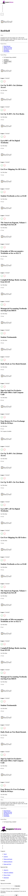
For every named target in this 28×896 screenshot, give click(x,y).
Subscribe (17, 886)
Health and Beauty (8, 9)
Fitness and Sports (8, 8)
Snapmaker (6, 50)
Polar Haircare (7, 46)
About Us (6, 870)
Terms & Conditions (8, 872)
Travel (5, 5)
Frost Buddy (6, 51)
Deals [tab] (5, 63)
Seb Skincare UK (8, 48)
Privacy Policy (7, 875)
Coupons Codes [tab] (7, 61)
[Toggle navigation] (1, 3)
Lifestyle (6, 7)
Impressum (6, 877)
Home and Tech (7, 11)
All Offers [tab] (6, 60)
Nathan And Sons (8, 47)
